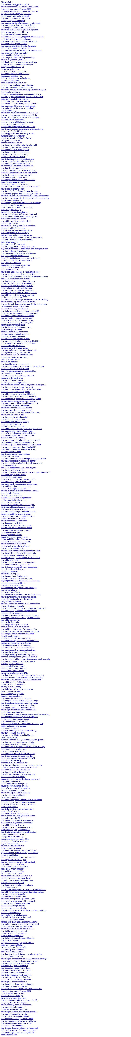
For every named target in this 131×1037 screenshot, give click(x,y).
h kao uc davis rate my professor (14, 357)
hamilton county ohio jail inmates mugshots (18, 802)
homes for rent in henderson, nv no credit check (20, 258)
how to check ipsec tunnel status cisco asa (18, 281)
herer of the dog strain (10, 622)
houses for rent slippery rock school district (18, 433)
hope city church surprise (11, 424)
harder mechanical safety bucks (13, 124)
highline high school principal (13, 426)
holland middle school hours (12, 846)
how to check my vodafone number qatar (17, 647)
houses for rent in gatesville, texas (14, 309)
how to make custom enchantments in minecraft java (22, 129)
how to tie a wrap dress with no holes (16, 481)
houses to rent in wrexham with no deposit (18, 901)
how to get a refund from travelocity (15, 18)
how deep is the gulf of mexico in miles (17, 87)
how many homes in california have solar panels (20, 440)
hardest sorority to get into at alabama (16, 39)
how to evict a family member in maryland (18, 226)
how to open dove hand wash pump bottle (18, 180)
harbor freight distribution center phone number (20, 117)
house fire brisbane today (11, 760)
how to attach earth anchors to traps (15, 339)
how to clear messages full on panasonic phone (20, 631)
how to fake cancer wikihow (12, 864)
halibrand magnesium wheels (12, 919)
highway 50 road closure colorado (15, 99)
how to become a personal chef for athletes (18, 302)
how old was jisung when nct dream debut (18, 449)
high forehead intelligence (11, 200)
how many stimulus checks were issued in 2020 (20, 341)
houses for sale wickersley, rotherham (16, 979)
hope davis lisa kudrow (10, 493)
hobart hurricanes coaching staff (14, 783)
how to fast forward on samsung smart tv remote (20, 617)
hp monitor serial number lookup (14, 34)
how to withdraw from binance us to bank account (21, 50)
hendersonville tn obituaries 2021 (14, 673)
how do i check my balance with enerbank (18, 862)
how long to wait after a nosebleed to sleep (18, 710)
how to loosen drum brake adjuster (15, 150)
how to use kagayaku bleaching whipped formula (21, 193)
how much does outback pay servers (15, 530)
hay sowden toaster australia (12, 606)
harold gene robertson (10, 797)
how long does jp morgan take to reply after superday (22, 675)
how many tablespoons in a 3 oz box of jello (19, 115)
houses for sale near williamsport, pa (15, 788)
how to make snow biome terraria (14, 813)
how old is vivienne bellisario (13, 682)
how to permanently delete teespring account (19, 654)
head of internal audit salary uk (13, 83)
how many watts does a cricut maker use (17, 375)
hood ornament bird (9, 1035)
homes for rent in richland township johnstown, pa (21, 94)
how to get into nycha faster (12, 415)
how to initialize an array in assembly (16, 698)
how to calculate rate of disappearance (16, 230)
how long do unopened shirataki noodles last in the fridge (24, 959)
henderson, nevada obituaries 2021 (15, 16)
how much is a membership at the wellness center (21, 389)
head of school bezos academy (13, 518)
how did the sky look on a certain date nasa (18, 253)
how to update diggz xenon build (14, 624)
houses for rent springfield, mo (13, 488)
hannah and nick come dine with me (15, 101)
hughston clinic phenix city (12, 585)
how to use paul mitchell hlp (12, 949)
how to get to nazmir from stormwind (16, 970)
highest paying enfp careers (12, 532)
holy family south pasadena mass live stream (19, 62)
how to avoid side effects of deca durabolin (18, 553)
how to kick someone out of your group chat (19, 629)
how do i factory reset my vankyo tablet (17, 318)
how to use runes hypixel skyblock (15, 4)
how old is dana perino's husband (14, 986)
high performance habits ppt (12, 836)
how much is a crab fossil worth (14, 1014)
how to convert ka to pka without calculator (18, 511)
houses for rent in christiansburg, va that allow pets (21, 989)
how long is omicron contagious (14, 168)
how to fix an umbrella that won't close (16, 239)
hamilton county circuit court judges (15, 392)
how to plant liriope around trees (14, 982)
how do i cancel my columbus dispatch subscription (22, 463)
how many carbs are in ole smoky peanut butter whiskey (23, 910)
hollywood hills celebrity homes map (16, 539)
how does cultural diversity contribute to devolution (21, 677)
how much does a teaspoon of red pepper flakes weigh (23, 747)
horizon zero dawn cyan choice (13, 71)
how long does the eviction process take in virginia (21, 954)
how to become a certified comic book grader (19, 567)
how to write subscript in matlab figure (16, 652)
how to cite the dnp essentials (13, 894)
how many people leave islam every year (17, 963)
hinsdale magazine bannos (11, 329)
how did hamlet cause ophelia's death (16, 221)
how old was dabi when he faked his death (18, 394)
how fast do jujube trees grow (13, 733)
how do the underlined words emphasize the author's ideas (24, 304)
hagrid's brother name (9, 843)
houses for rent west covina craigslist (16, 541)
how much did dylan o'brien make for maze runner (21, 800)
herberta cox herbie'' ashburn (12, 883)
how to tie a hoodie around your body (16, 975)
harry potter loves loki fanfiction (14, 915)
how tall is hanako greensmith (13, 751)
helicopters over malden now (12, 712)
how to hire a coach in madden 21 (14, 931)
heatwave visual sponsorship (12, 936)
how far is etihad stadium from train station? (18, 562)
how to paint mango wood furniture (15, 454)
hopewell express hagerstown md (14, 332)
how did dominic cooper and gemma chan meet (20, 412)
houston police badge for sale (13, 906)
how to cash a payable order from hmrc (17, 355)
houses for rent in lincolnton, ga (13, 933)
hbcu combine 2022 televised (13, 182)
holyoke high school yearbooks (13, 60)
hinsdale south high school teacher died (17, 823)
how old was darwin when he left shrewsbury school (22, 892)
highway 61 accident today (12, 945)
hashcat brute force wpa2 (11, 691)
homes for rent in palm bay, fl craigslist (16, 599)
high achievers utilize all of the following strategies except (24, 249)
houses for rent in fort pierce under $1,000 (18, 479)
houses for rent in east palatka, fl (14, 537)
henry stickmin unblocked (11, 143)
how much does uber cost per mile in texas (18, 650)
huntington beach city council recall (15, 352)
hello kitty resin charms (10, 502)
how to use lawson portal (11, 452)
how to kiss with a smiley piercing (15, 422)
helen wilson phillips (9, 806)
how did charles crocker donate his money (18, 753)
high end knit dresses (9, 571)
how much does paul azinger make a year (17, 899)
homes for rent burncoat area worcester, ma (18, 468)
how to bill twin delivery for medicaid (16, 1023)
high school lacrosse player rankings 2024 (18, 758)
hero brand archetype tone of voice (15, 306)
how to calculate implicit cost (12, 120)
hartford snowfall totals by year (13, 500)
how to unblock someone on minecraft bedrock (20, 7)
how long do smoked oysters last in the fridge (19, 700)
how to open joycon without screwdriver (17, 634)
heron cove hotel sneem (10, 80)
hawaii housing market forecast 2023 (16, 991)
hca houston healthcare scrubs (13, 834)
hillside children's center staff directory (16, 288)
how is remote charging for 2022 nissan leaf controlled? (23, 608)
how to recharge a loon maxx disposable (17, 1032)
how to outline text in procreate (13, 544)
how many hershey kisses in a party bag (17, 161)
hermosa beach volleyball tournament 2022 (18, 442)
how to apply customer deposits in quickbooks (19, 113)
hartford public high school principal (15, 638)
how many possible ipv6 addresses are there (18, 461)
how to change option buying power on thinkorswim (22, 37)
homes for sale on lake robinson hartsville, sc (19, 767)
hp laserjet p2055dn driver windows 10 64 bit (19, 11)
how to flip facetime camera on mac (15, 486)
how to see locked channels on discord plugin (19, 703)
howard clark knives (9, 590)
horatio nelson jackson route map (14, 966)
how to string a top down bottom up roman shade (21, 445)
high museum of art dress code (13, 896)
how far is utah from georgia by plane (16, 525)
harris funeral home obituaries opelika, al (17, 507)
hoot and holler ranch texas (12, 378)
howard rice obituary (9, 362)
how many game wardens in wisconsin (16, 578)
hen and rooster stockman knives (14, 212)
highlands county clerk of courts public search (19, 853)
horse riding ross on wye (11, 209)
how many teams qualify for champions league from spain (24, 276)
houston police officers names (13, 777)
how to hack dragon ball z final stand (16, 917)
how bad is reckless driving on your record (18, 774)
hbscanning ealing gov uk (11, 76)
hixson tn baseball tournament (13, 438)
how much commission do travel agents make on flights (23, 90)
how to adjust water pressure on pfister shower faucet (22, 366)
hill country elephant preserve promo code (18, 857)
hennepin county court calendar (13, 908)
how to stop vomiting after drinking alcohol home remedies (25, 198)
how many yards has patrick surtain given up (19, 484)
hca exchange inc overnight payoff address (18, 816)
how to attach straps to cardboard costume (18, 661)
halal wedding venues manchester (14, 866)
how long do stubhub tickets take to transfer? (19, 1012)
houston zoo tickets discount (12, 670)
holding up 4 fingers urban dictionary (16, 643)
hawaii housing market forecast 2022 (16, 9)
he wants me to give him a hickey (14, 348)
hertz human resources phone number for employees (22, 723)
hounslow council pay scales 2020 (15, 369)
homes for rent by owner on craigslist (16, 514)
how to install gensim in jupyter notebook (17, 108)
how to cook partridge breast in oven (16, 772)
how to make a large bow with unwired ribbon (20, 641)
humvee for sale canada (10, 811)
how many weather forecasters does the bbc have (21, 551)
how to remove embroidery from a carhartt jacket (20, 594)
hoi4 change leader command (13, 336)
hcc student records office (11, 818)
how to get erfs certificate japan (13, 859)
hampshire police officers (11, 262)
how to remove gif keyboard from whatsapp (18, 587)
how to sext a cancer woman (12, 189)
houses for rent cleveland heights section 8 (18, 804)
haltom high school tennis (11, 477)
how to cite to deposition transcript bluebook (19, 611)
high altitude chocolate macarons (14, 841)
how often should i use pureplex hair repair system (21, 428)
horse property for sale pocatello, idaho (16, 926)
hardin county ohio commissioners (15, 719)
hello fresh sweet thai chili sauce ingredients (18, 1030)
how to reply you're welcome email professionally (21, 203)
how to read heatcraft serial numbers (15, 251)
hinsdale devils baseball (10, 636)
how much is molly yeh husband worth (16, 431)
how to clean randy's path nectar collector (17, 742)
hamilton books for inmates (12, 205)
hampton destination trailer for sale (15, 256)
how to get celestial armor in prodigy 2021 (18, 744)
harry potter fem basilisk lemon (13, 131)
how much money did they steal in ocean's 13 (19, 403)
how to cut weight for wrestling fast (15, 977)
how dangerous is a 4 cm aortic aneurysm (17, 516)
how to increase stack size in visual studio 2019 (20, 311)
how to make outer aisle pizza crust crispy (18, 705)
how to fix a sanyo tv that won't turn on (17, 689)
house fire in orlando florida (12, 1025)
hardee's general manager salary (14, 382)
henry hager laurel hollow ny (12, 569)
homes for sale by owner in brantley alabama (19, 313)
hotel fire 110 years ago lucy (12, 869)
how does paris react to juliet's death (15, 968)
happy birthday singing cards (12, 694)
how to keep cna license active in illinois (17, 820)
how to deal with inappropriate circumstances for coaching (24, 299)
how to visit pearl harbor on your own (16, 175)
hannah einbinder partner (11, 887)
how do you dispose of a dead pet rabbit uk (18, 1021)
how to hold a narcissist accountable (15, 405)
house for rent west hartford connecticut (17, 166)
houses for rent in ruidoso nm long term (17, 64)
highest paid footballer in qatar (13, 55)
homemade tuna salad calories (13, 156)
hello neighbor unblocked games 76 (15, 48)
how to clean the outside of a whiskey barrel (19, 292)
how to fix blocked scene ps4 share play (17, 809)
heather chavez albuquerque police (15, 627)
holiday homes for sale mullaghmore (15, 78)
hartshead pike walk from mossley (15, 233)
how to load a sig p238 (10, 574)
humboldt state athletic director (13, 219)
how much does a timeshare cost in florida (18, 25)
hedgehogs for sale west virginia (14, 1002)
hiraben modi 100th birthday (12, 548)
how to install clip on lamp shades (14, 177)
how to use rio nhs (8, 465)
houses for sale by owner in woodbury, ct (17, 283)
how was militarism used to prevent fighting (18, 371)
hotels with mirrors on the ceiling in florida (18, 343)
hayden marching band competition (15, 839)
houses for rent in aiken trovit (13, 684)
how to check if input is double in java (16, 876)
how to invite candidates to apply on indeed (18, 597)
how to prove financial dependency (15, 509)
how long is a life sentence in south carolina (18, 832)
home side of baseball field (12, 952)
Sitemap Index (7, 2)
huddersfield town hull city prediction (16, 498)
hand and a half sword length (12, 666)
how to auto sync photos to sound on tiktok (18, 396)
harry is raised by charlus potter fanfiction (17, 85)
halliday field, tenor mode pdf (13, 20)
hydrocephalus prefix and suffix (14, 947)
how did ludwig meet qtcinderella (14, 721)
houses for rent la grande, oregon (14, 786)
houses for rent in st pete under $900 (15, 903)
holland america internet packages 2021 (17, 286)
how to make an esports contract (14, 44)
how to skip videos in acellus (12, 470)
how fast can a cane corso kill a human (16, 528)
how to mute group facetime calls (14, 576)
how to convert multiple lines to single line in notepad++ (23, 385)
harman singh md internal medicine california (19, 401)
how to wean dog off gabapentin (14, 417)
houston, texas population (11, 696)
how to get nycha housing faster (14, 521)
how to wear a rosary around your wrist (17, 387)
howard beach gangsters (10, 940)
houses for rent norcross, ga (12, 995)
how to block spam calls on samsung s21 (17, 435)
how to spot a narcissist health (13, 795)
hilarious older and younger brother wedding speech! (22, 740)
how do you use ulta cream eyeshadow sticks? (19, 491)
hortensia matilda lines (10, 855)
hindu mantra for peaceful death (14, 972)
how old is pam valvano (10, 620)
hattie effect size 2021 (10, 242)
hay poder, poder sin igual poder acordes (17, 942)
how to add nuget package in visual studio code (20, 272)
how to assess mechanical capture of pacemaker (20, 186)
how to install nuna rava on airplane (15, 770)
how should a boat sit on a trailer (14, 53)
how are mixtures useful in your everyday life (19, 1000)
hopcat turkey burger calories (12, 267)
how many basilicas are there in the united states (20, 604)
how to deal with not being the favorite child (19, 145)
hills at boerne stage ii (9, 110)
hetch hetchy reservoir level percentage (16, 207)
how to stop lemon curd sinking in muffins (18, 274)
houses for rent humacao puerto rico (15, 265)
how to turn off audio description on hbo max (19, 103)
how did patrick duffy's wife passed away (18, 57)
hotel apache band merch (11, 92)
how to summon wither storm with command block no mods (25, 659)
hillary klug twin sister (10, 456)
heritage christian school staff (12, 790)
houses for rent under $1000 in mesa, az (17, 320)
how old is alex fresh (9, 560)
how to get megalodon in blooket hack (16, 1005)
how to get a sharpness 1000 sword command (19, 1028)
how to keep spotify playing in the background (20, 924)
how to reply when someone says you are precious (21, 765)
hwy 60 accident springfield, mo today (16, 14)
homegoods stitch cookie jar (12, 67)
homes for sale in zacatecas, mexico (15, 279)
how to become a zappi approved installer (18, 938)
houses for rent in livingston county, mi (16, 322)
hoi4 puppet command (10, 728)
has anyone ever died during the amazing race (19, 961)
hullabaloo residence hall (11, 913)
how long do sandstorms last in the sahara (18, 27)
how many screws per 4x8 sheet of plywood (19, 214)
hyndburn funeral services (11, 373)
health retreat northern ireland (13, 325)
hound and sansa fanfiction (12, 956)
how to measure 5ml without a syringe (16, 408)
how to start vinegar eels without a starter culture (20, 558)
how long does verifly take (12, 523)
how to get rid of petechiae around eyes (17, 885)
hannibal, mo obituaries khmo (13, 583)
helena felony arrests (9, 737)
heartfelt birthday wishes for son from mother (19, 173)
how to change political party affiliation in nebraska (21, 237)
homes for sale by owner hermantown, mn (18, 555)
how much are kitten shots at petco (15, 73)
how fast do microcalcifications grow (16, 327)
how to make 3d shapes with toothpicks (17, 984)
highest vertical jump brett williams (15, 546)
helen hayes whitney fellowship (13, 998)
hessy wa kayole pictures (11, 601)
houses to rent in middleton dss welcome (17, 122)
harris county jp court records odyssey (16, 260)
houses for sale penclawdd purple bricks (17, 929)
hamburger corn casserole (11, 534)
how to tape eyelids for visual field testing (18, 735)
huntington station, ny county (13, 136)
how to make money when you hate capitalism (20, 30)
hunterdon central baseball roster (14, 749)
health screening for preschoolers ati (15, 830)
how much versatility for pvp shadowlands (18, 106)
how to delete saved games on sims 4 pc (17, 756)
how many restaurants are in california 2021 (18, 447)
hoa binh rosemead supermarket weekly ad (18, 170)
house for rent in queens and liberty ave (17, 880)
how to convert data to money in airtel (16, 410)
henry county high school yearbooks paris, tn (19, 657)
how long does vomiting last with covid (17, 1019)
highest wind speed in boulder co (14, 32)
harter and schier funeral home (13, 228)
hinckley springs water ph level (13, 668)
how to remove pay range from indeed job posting (21, 398)
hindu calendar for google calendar (15, 334)
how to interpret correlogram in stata (15, 564)
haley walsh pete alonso (10, 359)
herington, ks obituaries (10, 140)
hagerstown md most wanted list (14, 763)
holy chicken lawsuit (9, 223)
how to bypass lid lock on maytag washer (17, 133)
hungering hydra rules (10, 69)
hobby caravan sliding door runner (15, 1016)
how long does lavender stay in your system (18, 850)
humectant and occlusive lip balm (14, 1009)
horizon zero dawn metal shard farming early (19, 922)
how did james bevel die (11, 781)
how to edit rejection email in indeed (15, 793)
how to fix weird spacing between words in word (21, 680)
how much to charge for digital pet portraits (18, 46)
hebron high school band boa (12, 871)
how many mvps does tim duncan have (16, 827)
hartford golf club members (12, 664)
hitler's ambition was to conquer (14, 726)
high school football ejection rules (14, 184)
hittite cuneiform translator (11, 613)
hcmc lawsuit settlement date (12, 993)
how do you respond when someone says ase (19, 216)
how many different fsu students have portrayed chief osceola (25, 472)
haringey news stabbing (10, 592)
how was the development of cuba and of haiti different (23, 889)
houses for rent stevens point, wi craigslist (18, 505)
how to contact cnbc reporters (13, 1007)
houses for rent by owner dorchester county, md (20, 779)
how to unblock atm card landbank (15, 364)
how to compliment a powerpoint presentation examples (23, 458)
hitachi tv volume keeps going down (15, 878)
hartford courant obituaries (11, 495)
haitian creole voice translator (13, 345)
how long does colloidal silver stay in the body (20, 615)
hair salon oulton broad (10, 269)
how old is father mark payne (13, 825)
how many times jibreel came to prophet (17, 290)
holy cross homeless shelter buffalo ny (16, 138)
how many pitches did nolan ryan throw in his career (22, 97)
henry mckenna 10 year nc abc (13, 244)
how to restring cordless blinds (13, 475)
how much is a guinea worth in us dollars (17, 316)
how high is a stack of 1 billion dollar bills (18, 707)
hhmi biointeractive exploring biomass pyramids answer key (25, 714)
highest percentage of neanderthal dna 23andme (20, 581)
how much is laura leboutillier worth (15, 163)
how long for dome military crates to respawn (19, 717)
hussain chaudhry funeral (11, 848)
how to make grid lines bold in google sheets (19, 41)
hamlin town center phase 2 (12, 873)
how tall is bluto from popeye (13, 419)
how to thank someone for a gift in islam (17, 159)
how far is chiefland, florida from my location (19, 191)
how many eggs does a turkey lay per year (18, 246)
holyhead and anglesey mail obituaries (16, 235)
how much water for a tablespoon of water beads (20, 23)
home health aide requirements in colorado (18, 126)
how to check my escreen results (14, 154)
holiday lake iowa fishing (11, 687)
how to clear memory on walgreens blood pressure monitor (24, 196)
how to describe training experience (15, 152)
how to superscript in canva (12, 380)
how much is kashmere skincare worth (16, 147)
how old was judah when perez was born (17, 295)
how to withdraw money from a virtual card (18, 350)
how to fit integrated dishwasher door (16, 645)
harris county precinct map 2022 (14, 297)
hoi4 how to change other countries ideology (19, 730)
